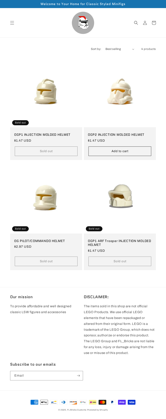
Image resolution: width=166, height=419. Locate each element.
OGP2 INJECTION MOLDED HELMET (116, 135)
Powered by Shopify (97, 410)
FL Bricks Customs (76, 410)
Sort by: (96, 49)
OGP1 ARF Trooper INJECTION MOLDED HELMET (119, 243)
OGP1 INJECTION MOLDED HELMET (42, 135)
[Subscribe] (78, 375)
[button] (12, 22)
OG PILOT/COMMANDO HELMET (39, 241)
